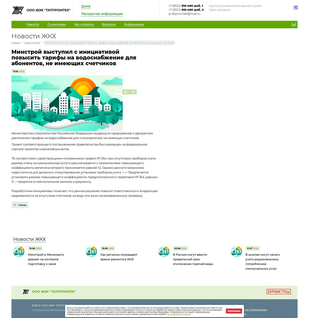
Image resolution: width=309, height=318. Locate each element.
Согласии (185, 314)
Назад (22, 205)
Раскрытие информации (102, 14)
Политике (171, 314)
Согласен (234, 311)
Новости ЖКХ (32, 42)
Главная (15, 42)
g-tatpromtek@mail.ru (184, 13)
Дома (85, 6)
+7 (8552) (185, 6)
